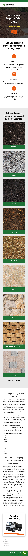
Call (14, 32)
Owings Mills (6, 539)
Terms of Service (17, 554)
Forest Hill (5, 541)
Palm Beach (6, 545)
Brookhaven (6, 543)
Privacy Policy (10, 554)
